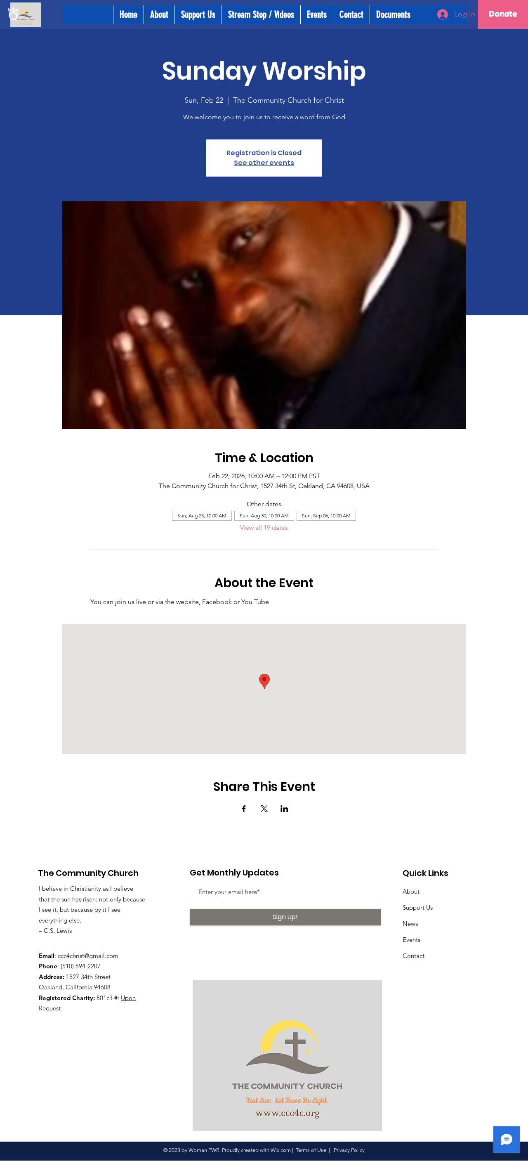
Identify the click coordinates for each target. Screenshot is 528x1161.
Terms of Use (311, 1150)
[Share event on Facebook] (244, 808)
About (411, 891)
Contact (413, 956)
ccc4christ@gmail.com (88, 956)
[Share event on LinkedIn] (284, 808)
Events (411, 940)
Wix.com (281, 1150)
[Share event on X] (264, 808)
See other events (264, 163)
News (410, 923)
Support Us (418, 907)
